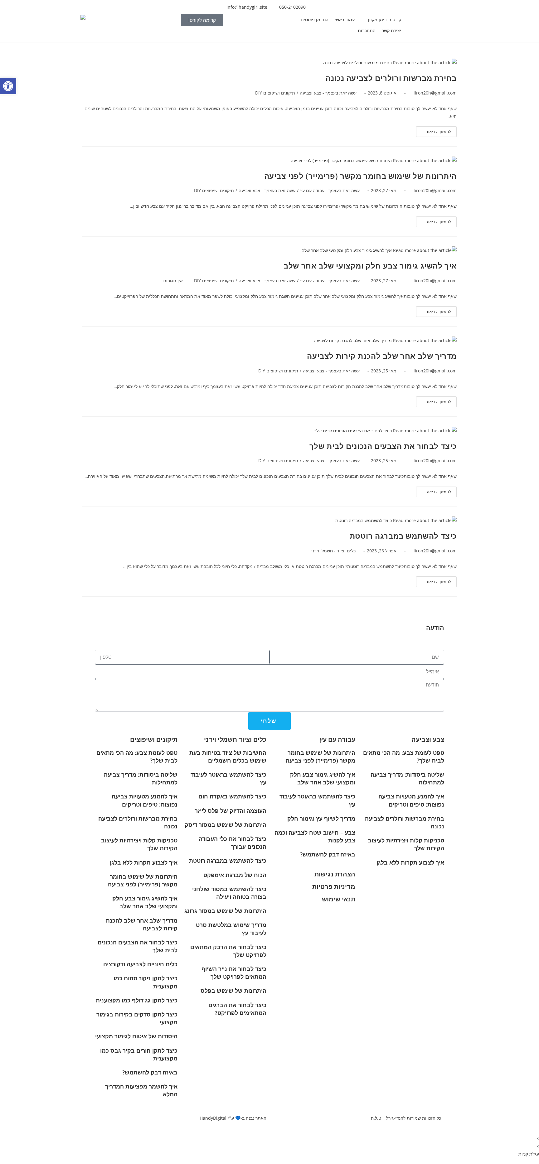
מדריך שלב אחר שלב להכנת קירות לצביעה (382, 356)
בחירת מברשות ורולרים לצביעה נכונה (391, 78)
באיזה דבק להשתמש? (327, 854)
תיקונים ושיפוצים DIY (275, 93)
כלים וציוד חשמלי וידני (235, 739)
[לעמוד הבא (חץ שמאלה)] (528, 582)
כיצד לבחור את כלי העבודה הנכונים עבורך (232, 842)
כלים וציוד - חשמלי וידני (333, 551)
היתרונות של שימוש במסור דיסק (225, 824)
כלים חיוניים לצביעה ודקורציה (140, 964)
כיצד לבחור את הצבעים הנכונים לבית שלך (383, 446)
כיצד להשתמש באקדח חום (232, 796)
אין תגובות (173, 281)
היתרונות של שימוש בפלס (233, 990)
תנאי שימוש (338, 899)
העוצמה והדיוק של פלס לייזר (230, 810)
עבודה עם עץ (337, 739)
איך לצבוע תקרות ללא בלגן (410, 862)
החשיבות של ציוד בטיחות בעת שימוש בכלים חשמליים (227, 756)
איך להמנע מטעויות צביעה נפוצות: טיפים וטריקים (411, 800)
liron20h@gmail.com (435, 93)
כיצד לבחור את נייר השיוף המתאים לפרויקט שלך (234, 972)
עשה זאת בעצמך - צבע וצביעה (328, 93)
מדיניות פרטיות (333, 886)
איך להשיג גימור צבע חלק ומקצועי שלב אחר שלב (370, 265)
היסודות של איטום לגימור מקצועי (136, 1036)
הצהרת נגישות (334, 874)
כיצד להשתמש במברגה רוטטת (403, 536)
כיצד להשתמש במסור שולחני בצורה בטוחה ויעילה (229, 892)
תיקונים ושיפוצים (153, 739)
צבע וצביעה (427, 739)
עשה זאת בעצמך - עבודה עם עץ (330, 190)
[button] (381, 19)
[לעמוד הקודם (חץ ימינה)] (11, 582)
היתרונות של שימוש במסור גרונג (225, 910)
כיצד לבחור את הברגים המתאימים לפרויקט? (237, 1008)
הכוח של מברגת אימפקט (234, 875)
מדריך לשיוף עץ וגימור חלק (321, 818)
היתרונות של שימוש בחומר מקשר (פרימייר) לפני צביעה (360, 176)
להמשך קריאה (433, 130)
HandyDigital (213, 1118)
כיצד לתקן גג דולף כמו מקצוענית (136, 1000)
